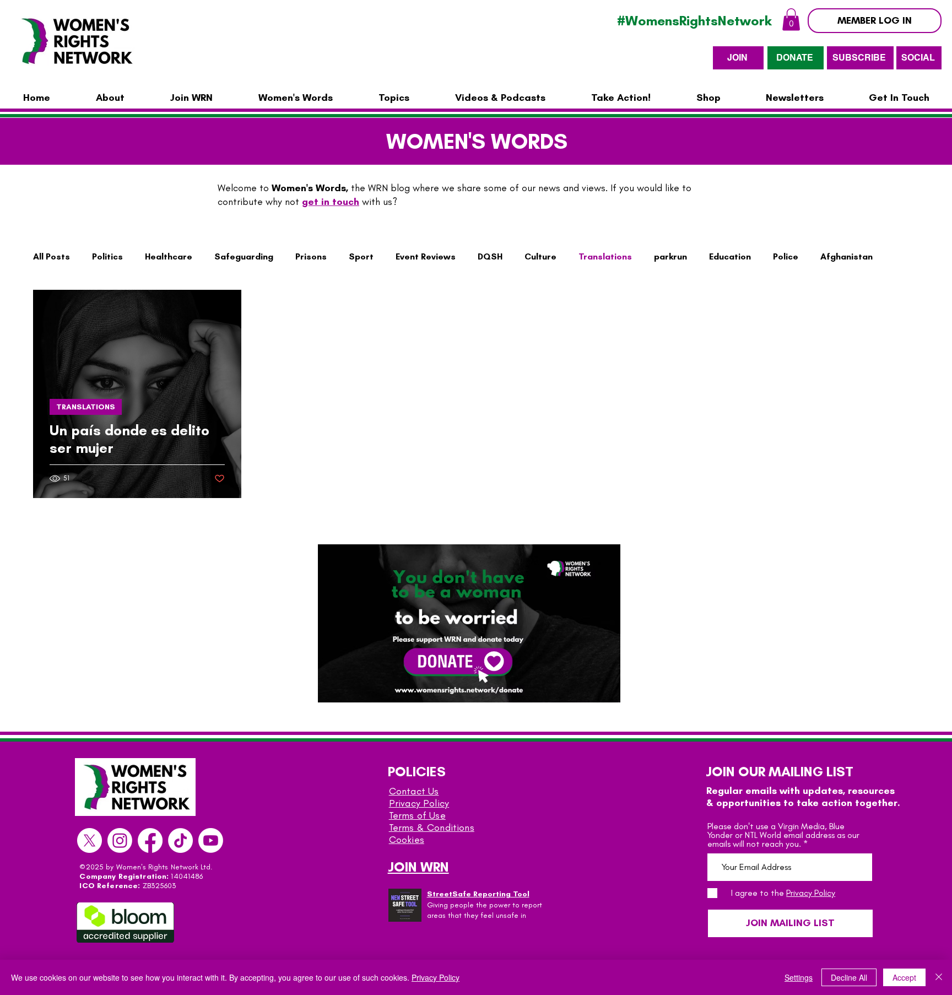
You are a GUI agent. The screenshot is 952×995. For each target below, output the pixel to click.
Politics (107, 256)
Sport (361, 256)
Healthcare (168, 256)
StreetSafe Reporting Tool (478, 894)
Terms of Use (417, 815)
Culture (540, 256)
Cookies (406, 840)
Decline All (849, 977)
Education (730, 256)
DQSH (490, 256)
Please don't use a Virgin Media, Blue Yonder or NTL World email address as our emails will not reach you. (783, 835)
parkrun (670, 256)
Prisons (311, 256)
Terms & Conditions (431, 827)
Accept (904, 977)
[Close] (938, 977)
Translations (605, 256)
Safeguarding (243, 256)
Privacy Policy (419, 803)
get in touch (330, 202)
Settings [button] (799, 977)
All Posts (51, 256)
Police (785, 256)
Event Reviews (426, 256)
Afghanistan (846, 256)
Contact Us (414, 791)
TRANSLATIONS (85, 407)
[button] (791, 19)
